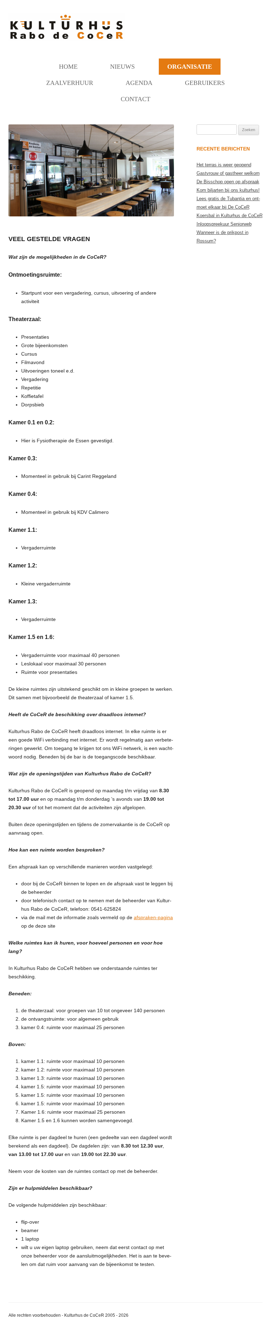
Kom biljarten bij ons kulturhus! (228, 190)
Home (68, 66)
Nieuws (122, 66)
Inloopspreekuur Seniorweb (224, 224)
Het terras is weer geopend (224, 164)
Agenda (139, 82)
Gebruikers (205, 82)
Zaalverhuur (69, 82)
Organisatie (189, 66)
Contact (135, 99)
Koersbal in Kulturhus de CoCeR (230, 215)
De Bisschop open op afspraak (228, 181)
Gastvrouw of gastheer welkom (228, 173)
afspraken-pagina (153, 917)
